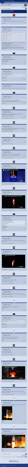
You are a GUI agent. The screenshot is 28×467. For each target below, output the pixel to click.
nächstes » (25, 7)
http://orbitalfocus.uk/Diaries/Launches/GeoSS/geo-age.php (8, 59)
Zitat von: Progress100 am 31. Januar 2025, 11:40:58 (7, 73)
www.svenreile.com (4, 23)
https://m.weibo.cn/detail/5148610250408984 (7, 352)
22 (6, 8)
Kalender (10, 2)
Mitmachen (12, 0)
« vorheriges (22, 7)
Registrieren (16, 2)
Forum (6, 0)
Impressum (14, 465)
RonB (14, 124)
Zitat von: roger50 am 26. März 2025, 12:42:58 (6, 319)
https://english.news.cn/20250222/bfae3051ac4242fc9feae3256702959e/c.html (10, 155)
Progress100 (14, 69)
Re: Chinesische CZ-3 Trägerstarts (6, 56)
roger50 (14, 302)
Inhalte (4, 0)
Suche (7, 2)
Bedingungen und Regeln (10, 465)
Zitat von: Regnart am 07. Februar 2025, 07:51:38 (6, 98)
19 (4, 8)
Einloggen (13, 2)
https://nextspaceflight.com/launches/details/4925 (7, 281)
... (3, 8)
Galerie (9, 0)
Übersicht (2, 2)
